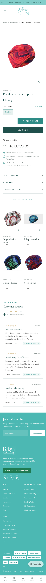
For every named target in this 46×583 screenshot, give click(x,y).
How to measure (11, 175)
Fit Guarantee (29, 506)
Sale (4, 510)
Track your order (9, 537)
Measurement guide (31, 494)
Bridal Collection (9, 494)
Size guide (38, 107)
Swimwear (7, 506)
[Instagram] (5, 477)
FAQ (4, 542)
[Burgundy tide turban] (12, 219)
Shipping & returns (12, 190)
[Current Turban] (12, 262)
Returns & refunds (10, 533)
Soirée (5, 498)
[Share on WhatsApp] (11, 146)
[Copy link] (27, 146)
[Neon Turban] (33, 262)
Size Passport (29, 498)
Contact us (7, 521)
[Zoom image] (38, 82)
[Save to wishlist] (19, 230)
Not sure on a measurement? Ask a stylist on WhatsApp (23, 157)
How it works (29, 490)
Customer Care (9, 525)
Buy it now (23, 130)
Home (5, 23)
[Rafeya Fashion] (23, 11)
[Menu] (8, 11)
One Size (8, 112)
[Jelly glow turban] (33, 219)
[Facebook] (11, 477)
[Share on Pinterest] (22, 146)
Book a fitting (29, 502)
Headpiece (14, 23)
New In (5, 490)
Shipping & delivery (10, 529)
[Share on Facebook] (16, 146)
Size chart (8, 183)
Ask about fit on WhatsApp (17, 470)
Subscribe (37, 433)
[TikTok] (17, 477)
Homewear (7, 502)
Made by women (30, 510)
